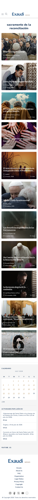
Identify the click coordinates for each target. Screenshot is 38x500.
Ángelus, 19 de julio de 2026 (12, 425)
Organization (19, 476)
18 (29, 389)
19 (34, 389)
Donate (19, 468)
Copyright (19, 484)
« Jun (3, 402)
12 (34, 385)
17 (24, 389)
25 (29, 393)
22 (14, 393)
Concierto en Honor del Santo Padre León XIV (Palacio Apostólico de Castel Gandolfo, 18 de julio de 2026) (18, 434)
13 (4, 389)
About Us (19, 471)
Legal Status (19, 479)
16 (19, 389)
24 (24, 393)
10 (24, 385)
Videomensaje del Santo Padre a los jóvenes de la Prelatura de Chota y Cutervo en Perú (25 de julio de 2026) (19, 415)
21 (9, 393)
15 (14, 389)
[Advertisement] (19, 5)
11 (29, 385)
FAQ (19, 473)
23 (19, 393)
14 (9, 389)
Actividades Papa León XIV (12, 409)
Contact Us (19, 487)
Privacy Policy (19, 482)
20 (4, 393)
